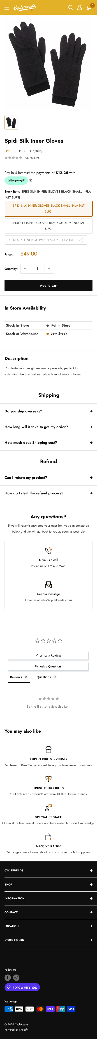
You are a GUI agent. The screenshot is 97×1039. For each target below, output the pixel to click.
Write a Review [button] (50, 655)
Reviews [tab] (16, 677)
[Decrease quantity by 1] (25, 268)
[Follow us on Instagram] (16, 978)
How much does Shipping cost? (31, 442)
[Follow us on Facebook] (8, 978)
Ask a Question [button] (50, 666)
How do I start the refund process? (34, 493)
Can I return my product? (26, 477)
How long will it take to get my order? (36, 426)
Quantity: (11, 268)
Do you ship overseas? (23, 411)
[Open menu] (7, 8)
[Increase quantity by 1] (49, 268)
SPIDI (8, 151)
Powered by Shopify (16, 1030)
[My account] (79, 7)
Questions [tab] (44, 677)
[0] (89, 7)
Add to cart (48, 285)
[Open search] (70, 7)
